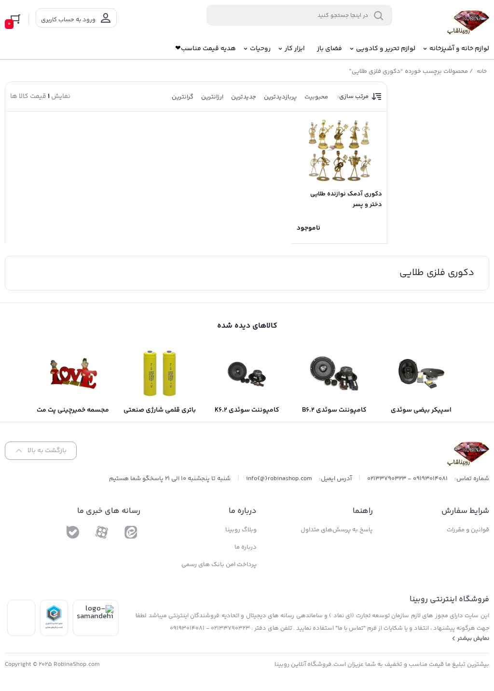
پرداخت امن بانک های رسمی (219, 564)
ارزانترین (212, 97)
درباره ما (245, 547)
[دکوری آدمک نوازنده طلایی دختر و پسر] (339, 150)
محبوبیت (316, 97)
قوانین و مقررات (468, 530)
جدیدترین (243, 97)
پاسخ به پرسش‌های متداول (337, 530)
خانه (482, 71)
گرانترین (182, 97)
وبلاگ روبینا (241, 530)
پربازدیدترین (280, 97)
